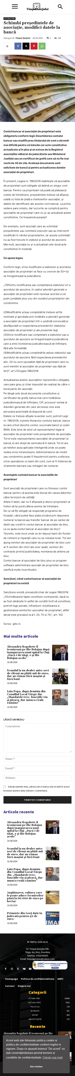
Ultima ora (9, 18)
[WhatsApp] (42, 46)
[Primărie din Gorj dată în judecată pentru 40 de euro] (52, 918)
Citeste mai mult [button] (52, 1057)
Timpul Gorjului (22, 38)
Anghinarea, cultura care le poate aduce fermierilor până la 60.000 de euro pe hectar (25, 897)
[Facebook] (17, 46)
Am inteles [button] (36, 1066)
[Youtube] (30, 969)
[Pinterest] (34, 46)
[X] (25, 46)
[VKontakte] (24, 969)
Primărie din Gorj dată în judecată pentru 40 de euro (24, 916)
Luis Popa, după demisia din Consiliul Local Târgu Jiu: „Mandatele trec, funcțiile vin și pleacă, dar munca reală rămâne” (27, 697)
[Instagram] (12, 969)
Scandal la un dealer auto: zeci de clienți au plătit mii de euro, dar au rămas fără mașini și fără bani (28, 675)
